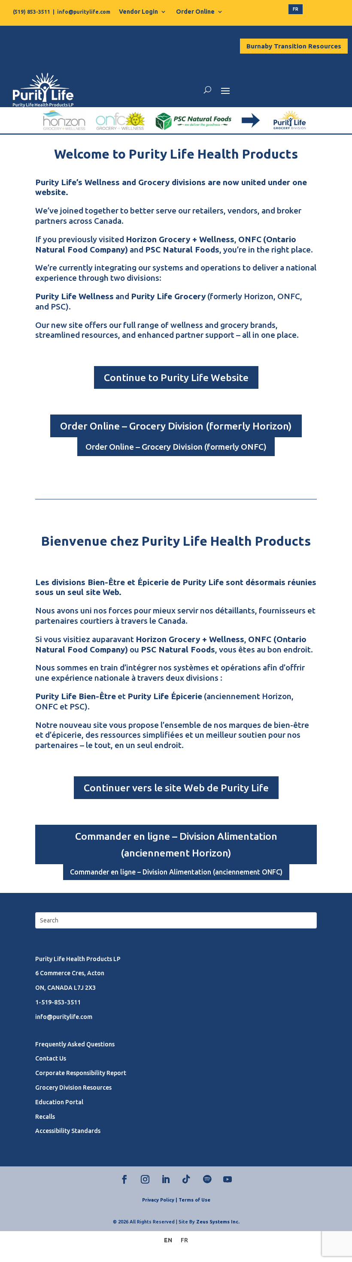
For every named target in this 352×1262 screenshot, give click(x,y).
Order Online (195, 11)
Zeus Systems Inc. (218, 1221)
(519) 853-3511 (31, 12)
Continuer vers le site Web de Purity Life (176, 787)
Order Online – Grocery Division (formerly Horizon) (176, 426)
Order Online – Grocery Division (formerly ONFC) (176, 446)
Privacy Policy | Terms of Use (176, 1199)
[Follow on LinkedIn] (165, 1179)
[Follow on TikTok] (186, 1179)
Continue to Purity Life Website (176, 377)
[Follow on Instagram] (145, 1179)
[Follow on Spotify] (206, 1179)
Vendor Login (138, 11)
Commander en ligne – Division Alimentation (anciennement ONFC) (176, 872)
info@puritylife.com (83, 12)
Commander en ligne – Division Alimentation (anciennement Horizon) (176, 844)
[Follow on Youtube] (227, 1179)
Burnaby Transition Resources (293, 46)
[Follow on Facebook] (124, 1179)
